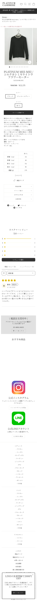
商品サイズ (18, 554)
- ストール (18, 541)
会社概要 (18, 563)
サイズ (18, 102)
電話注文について (18, 557)
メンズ (18, 490)
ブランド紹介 (18, 190)
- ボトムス (18, 480)
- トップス (18, 452)
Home (4, 17)
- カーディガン (18, 455)
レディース (18, 446)
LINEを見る (18, 436)
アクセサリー (18, 535)
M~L (18, 105)
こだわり (18, 551)
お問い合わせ (18, 560)
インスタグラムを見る (18, 407)
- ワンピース (18, 477)
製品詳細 (18, 186)
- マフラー (18, 538)
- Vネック (19, 471)
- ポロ (18, 465)
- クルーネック (18, 468)
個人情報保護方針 (18, 570)
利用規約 (18, 567)
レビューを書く (18, 259)
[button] (18, 238)
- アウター (18, 449)
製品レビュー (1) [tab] (10, 267)
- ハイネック (18, 474)
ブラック (10, 96)
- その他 (18, 483)
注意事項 (18, 199)
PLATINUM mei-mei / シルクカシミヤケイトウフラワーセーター (19, 20)
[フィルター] (4, 273)
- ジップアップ (18, 461)
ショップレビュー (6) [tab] (27, 267)
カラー (18, 92)
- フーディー (18, 458)
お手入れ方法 (18, 195)
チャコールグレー (23, 96)
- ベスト (18, 522)
